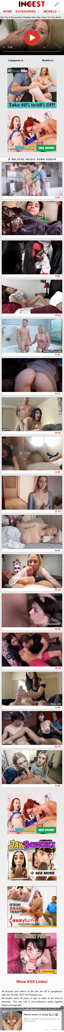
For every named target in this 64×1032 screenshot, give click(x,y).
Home (7, 11)
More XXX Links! (32, 981)
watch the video (32, 20)
